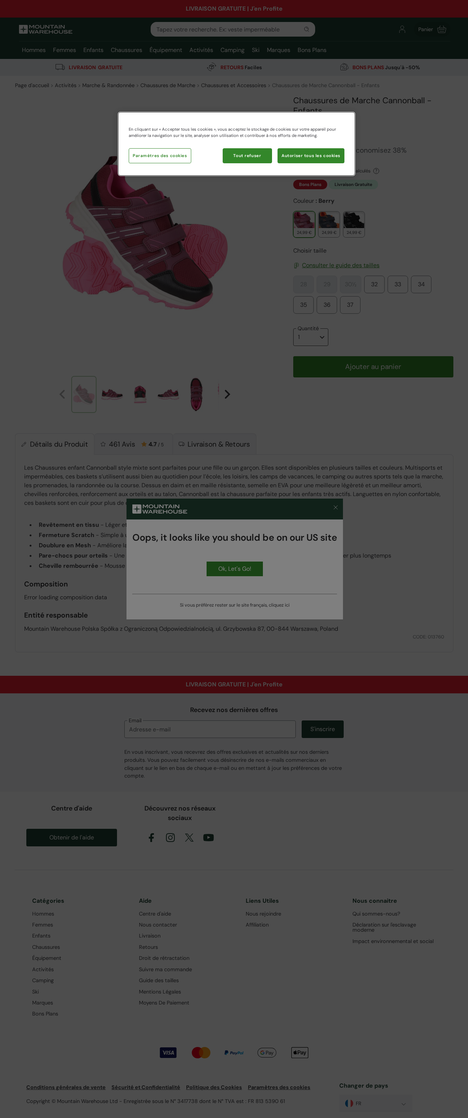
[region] (236, 144)
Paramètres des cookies (160, 156)
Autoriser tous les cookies (311, 156)
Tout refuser (247, 156)
